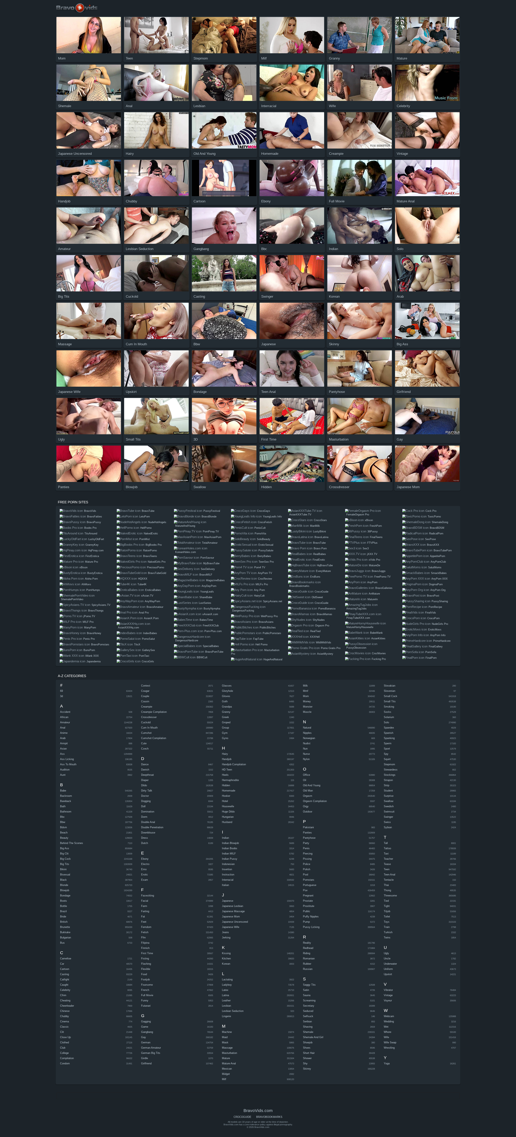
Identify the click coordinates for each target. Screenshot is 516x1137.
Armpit (64, 743)
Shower (307, 1058)
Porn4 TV (259, 567)
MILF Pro (88, 621)
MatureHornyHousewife (359, 627)
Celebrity (65, 989)
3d (61, 696)
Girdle (144, 1058)
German (145, 1042)
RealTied (315, 631)
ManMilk (315, 525)
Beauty (64, 837)
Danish (145, 769)
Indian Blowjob (230, 843)
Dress (144, 837)
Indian (225, 837)
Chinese (65, 1010)
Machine (227, 1031)
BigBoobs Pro (154, 544)
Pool (305, 874)
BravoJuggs (379, 571)
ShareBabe (205, 597)
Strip (386, 785)
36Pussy (372, 531)
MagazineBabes (215, 580)
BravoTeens (150, 556)
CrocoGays (263, 510)
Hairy (225, 753)
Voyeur (388, 1000)
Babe (63, 790)
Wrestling (389, 1047)
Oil (304, 780)
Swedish (389, 806)
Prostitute (308, 906)
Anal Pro (144, 612)
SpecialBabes (211, 646)
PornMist (144, 539)
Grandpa (227, 706)
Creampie (146, 706)
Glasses (227, 685)
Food (144, 974)
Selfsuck (308, 1016)
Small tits (390, 701)
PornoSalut (148, 638)
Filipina (145, 942)
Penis (306, 848)
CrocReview (265, 578)
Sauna (306, 995)
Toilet (387, 916)
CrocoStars (320, 520)
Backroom (66, 795)
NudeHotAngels (157, 522)
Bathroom (65, 811)
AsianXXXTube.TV (300, 514)
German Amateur (151, 1047)
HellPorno (146, 527)
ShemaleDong (440, 522)
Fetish (144, 932)
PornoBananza (326, 608)
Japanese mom (231, 916)
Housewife (228, 806)
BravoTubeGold (157, 573)
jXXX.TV (372, 554)
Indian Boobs (229, 848)
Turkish (388, 932)
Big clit (64, 853)
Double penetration (152, 827)
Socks (387, 711)
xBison (83, 567)
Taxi (386, 853)
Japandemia (93, 661)
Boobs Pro (90, 527)
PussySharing (440, 601)
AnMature (374, 593)
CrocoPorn (433, 618)
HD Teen (227, 769)
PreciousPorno (155, 567)
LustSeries (205, 602)
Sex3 (366, 548)
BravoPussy (94, 522)
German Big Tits (150, 1052)
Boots (63, 900)
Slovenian (389, 690)
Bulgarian (65, 937)
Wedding (389, 1021)
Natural (307, 727)
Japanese (227, 900)
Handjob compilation (234, 764)
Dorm (144, 816)
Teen (386, 869)
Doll (143, 806)
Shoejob (307, 1042)
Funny (144, 1000)
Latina (225, 995)
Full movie (147, 995)
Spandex (389, 727)
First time (147, 953)
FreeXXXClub (211, 625)
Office (306, 774)
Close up (65, 1037)
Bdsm (63, 827)
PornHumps (93, 590)
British (64, 921)
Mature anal (229, 1063)
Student (388, 790)
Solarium (389, 717)
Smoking (389, 706)
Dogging (146, 801)
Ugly (386, 953)
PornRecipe (435, 606)
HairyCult (259, 595)
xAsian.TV (147, 595)
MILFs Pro (262, 584)
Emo (144, 869)
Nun (305, 748)
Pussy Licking (311, 927)
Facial (144, 900)
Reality (307, 942)
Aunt (63, 774)
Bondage (65, 895)
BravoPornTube (214, 651)
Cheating (65, 1000)
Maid (225, 1037)
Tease (387, 864)
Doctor (145, 795)
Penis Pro (89, 638)
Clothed (64, 1042)
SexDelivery (208, 569)
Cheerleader (67, 1005)
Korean (226, 963)
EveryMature (323, 571)
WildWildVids (323, 642)
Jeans (225, 932)
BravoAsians (266, 621)
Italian (225, 885)
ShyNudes (319, 619)
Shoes (306, 1047)
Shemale (308, 1031)
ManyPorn (90, 627)
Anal (62, 727)
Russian (307, 969)
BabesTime (206, 619)
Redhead (308, 948)
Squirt (387, 759)
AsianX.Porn (151, 618)
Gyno (225, 738)
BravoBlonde (209, 516)
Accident (65, 711)
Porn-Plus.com (213, 631)
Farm (144, 906)
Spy (386, 753)
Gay (143, 1037)
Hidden (226, 785)
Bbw (62, 822)
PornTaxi (144, 655)
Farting (145, 911)
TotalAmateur (209, 542)
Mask (225, 1042)
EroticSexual (265, 544)
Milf (224, 1079)
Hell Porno (261, 644)
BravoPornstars (100, 644)
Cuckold (146, 722)
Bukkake (65, 932)
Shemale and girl (313, 1037)
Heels (225, 774)
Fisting (145, 958)
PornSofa (430, 652)
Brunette (65, 927)
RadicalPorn (436, 533)
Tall (386, 843)
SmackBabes (439, 573)
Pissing (307, 858)
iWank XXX (92, 655)
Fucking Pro (379, 659)
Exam (144, 879)
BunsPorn (89, 650)
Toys (386, 921)
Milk (305, 685)
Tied (386, 900)
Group (225, 727)
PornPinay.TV (211, 531)
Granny (226, 711)
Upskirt (388, 974)
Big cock (65, 858)
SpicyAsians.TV (101, 604)
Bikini (63, 869)
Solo (386, 722)
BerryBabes (264, 556)
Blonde (64, 885)
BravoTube (148, 510)
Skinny (307, 1068)
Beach (64, 832)
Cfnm (63, 995)
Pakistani (308, 827)
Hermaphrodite (230, 780)
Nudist (306, 743)
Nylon (306, 759)
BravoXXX (433, 544)
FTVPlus (372, 542)
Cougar (145, 690)
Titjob (387, 911)
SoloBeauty (263, 539)
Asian (63, 748)
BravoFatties (94, 516)
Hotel (225, 801)
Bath (63, 806)
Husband (227, 822)
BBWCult (202, 657)
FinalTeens (376, 537)
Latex (225, 989)
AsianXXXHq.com (128, 627)
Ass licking (67, 759)
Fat (143, 916)
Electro (145, 864)
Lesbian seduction (232, 1010)
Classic (64, 1026)
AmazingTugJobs (356, 608)
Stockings (389, 774)
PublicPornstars (272, 633)
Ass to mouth (68, 764)
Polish (306, 869)
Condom (65, 1063)
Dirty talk (146, 790)
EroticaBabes (153, 590)
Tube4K (142, 584)
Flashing (146, 963)
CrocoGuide (321, 591)
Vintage (388, 995)
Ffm (143, 937)
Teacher (388, 858)
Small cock (390, 696)
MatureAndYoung (185, 525)
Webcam (389, 1016)
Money (307, 701)
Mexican (227, 1068)
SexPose (430, 539)
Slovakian (389, 685)
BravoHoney (94, 633)
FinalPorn (431, 657)
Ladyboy (227, 984)
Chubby (64, 1016)
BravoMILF (205, 574)
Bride (63, 916)
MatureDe (374, 565)
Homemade (228, 790)
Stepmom (389, 764)
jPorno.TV (89, 616)
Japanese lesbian (232, 906)
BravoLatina (321, 537)
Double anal (148, 822)
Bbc (62, 816)
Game (144, 1026)
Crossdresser (149, 717)
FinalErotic (319, 559)
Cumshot (146, 732)
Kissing (226, 953)
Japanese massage (233, 911)
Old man (308, 790)
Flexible (145, 969)
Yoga (387, 1063)
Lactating (227, 979)
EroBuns (315, 576)
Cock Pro (430, 510)
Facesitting (147, 895)
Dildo (144, 785)
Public (306, 911)
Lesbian (226, 1005)
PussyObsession (356, 647)
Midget (226, 1073)
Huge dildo (228, 811)
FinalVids (430, 612)
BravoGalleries (383, 587)
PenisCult (260, 527)
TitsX (137, 644)
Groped (226, 722)
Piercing (307, 853)
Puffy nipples (311, 916)
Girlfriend (146, 1063)
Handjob (226, 759)
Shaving (307, 1026)
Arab (63, 738)
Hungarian (228, 816)
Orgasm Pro (322, 625)
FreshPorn (376, 525)
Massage (227, 1047)
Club (62, 1047)
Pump (306, 921)
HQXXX (142, 578)
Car (62, 963)
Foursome (147, 984)
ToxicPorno (434, 516)
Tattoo (387, 848)
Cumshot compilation (153, 738)
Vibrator (388, 989)
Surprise (388, 795)
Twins (387, 937)
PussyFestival (211, 510)
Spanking (389, 738)
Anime (64, 732)
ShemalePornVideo (72, 599)
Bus (62, 942)
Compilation (67, 1058)
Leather (226, 1000)
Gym (225, 732)
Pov (305, 890)
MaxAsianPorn (212, 537)
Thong (387, 890)
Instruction (228, 874)
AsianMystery (325, 653)
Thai (386, 885)
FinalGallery (436, 646)
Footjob (145, 979)
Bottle (63, 906)
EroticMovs (434, 629)
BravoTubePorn (443, 550)
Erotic (144, 874)
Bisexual (65, 874)
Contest (145, 685)
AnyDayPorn (209, 585)
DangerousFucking (243, 610)
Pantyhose (309, 837)
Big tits (64, 864)
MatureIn (372, 599)
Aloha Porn (91, 578)
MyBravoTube (211, 563)
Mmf (305, 690)
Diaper (145, 780)
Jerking (226, 937)
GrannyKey (92, 544)
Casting (64, 974)
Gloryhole (227, 690)
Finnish (145, 948)
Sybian (388, 827)
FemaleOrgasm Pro (357, 514)
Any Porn (259, 590)
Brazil (63, 911)
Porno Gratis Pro (330, 648)
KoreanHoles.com (185, 552)
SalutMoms (434, 567)
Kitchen (226, 958)
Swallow (388, 801)
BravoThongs (96, 610)
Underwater (390, 963)
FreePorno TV (382, 576)
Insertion (227, 869)
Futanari (146, 1005)
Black (63, 879)
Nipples (307, 732)
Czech (145, 748)
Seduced (308, 1010)
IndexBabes (150, 633)
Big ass (64, 848)
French (145, 989)
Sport (387, 748)
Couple (145, 696)
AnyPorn (372, 582)
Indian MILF (229, 853)
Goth (225, 701)
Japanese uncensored (235, 921)
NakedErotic (151, 533)
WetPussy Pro (269, 616)
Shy (305, 1063)
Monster (307, 706)
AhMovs (86, 584)
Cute (144, 743)
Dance (145, 764)
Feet (143, 921)
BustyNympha (212, 608)
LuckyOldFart (96, 539)
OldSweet (317, 597)
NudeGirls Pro (440, 623)
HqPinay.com (96, 550)
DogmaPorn (436, 584)
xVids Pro (374, 559)
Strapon (388, 780)
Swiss (387, 822)
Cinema (64, 1021)
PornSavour (207, 557)
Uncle (387, 958)
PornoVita (260, 533)
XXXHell (315, 636)
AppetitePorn (437, 556)
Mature (226, 1058)
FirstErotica (92, 556)
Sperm (387, 743)
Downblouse (148, 832)
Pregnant (308, 895)
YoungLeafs (207, 591)
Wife (386, 1037)
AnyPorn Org (437, 590)
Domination (147, 811)
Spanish (388, 732)
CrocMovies (379, 653)
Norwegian (309, 738)
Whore (387, 1031)
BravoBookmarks (299, 585)
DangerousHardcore (186, 640)
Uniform (388, 969)
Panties (307, 832)
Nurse (306, 753)
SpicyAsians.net (272, 601)
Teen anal (389, 874)
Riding (306, 953)
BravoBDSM (437, 527)
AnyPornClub (438, 561)
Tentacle (389, 879)
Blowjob (64, 890)
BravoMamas (324, 614)
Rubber (307, 963)
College (64, 1052)
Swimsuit (389, 811)
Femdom (146, 927)
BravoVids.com (79, 8)
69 (61, 690)
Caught (64, 984)
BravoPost (433, 595)
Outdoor (307, 811)
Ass (62, 753)
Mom (306, 696)
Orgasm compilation (315, 801)
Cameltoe (65, 958)
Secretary (308, 1005)
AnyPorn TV (265, 573)
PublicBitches (268, 627)
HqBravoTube (325, 565)
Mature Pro (91, 561)
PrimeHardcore (441, 640)
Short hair (309, 1052)
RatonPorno (150, 550)
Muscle (307, 711)
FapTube (258, 638)
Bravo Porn (320, 548)
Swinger (388, 816)
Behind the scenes (71, 843)
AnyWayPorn (152, 601)
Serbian (307, 1021)
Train (387, 927)
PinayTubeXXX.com (358, 617)
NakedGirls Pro (156, 561)
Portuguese (309, 885)
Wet (386, 1026)
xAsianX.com (210, 614)
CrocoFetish (265, 522)
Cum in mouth (149, 727)
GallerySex (148, 650)
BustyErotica (94, 573)
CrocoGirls (148, 661)
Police (306, 864)
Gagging (146, 1021)
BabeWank (376, 632)
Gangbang (147, 1031)
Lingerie (226, 1016)
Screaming (309, 1000)
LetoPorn (144, 516)
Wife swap (390, 1042)
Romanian (309, 958)
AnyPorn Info (437, 635)
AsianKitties (378, 638)
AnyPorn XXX (439, 578)
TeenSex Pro (266, 561)
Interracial (227, 879)
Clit (62, 1031)
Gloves (226, 696)
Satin (306, 989)
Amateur (65, 722)
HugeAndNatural (272, 659)
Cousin (145, 701)
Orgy (306, 806)
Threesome (390, 895)
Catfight (64, 979)
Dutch (144, 843)
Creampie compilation (154, 711)
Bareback (65, 801)
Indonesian (228, 864)
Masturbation (229, 1052)
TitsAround (90, 533)
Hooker (226, 795)
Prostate (308, 900)
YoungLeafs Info (272, 516)
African (64, 717)
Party (306, 843)
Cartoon (64, 969)
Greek (225, 717)
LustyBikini (319, 531)
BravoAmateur (155, 606)
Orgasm (307, 795)
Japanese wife (230, 927)
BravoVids (90, 510)
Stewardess (390, 769)
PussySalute (265, 550)
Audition (65, 769)
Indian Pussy (229, 858)
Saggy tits (309, 984)
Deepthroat (147, 774)
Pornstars (308, 879)
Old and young (311, 785)
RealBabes (319, 554)
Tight (387, 906)
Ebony (145, 858)
